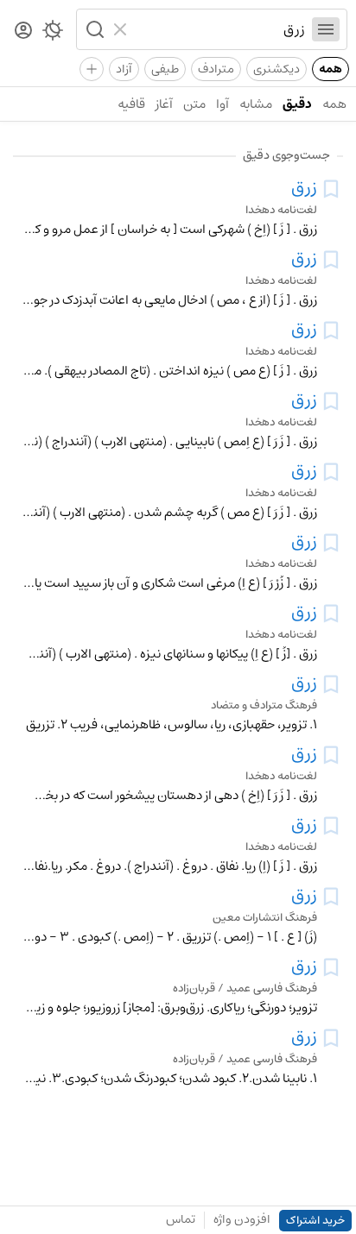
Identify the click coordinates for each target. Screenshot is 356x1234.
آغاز (164, 104)
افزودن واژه (241, 1219)
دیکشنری (276, 69)
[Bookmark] (331, 189)
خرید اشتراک (315, 1221)
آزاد (124, 69)
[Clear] (122, 29)
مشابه (255, 104)
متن (194, 104)
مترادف (216, 69)
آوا (222, 104)
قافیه (131, 104)
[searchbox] (220, 29)
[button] (93, 29)
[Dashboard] (23, 31)
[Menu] (326, 29)
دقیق (297, 104)
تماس (180, 1219)
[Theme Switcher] (52, 34)
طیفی (165, 69)
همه (330, 69)
